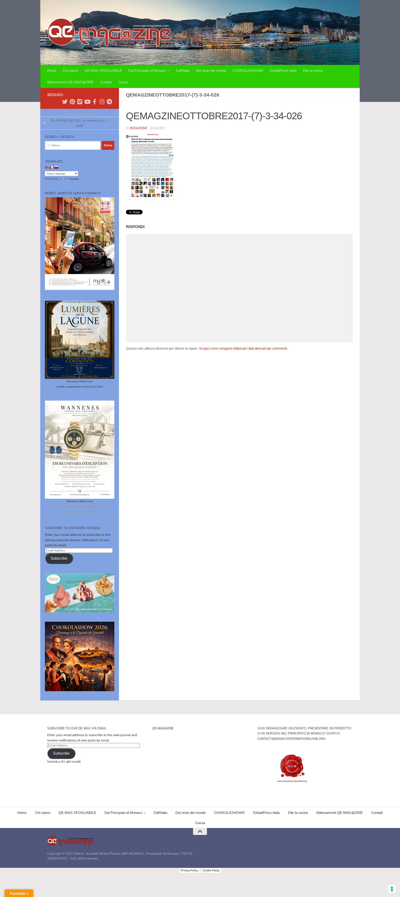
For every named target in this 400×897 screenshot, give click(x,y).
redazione (138, 128)
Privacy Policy (189, 870)
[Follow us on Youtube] (87, 101)
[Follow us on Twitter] (65, 101)
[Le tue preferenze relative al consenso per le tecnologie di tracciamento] (392, 888)
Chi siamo (70, 70)
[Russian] (56, 167)
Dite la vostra (313, 70)
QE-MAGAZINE (163, 728)
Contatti (106, 82)
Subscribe (59, 558)
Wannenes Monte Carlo (79, 381)
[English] (47, 167)
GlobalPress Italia (283, 70)
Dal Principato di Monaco (147, 70)
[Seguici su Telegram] (109, 101)
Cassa (123, 82)
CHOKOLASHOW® (248, 70)
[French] (52, 167)
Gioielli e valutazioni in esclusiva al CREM (79, 386)
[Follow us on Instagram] (102, 101)
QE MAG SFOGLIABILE (103, 70)
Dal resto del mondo (211, 70)
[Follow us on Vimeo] (79, 101)
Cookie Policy (211, 870)
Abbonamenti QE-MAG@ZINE (70, 82)
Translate (73, 178)
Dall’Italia (182, 70)
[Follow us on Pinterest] (72, 101)
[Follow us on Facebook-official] (94, 101)
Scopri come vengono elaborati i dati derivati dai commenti (243, 348)
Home (51, 70)
